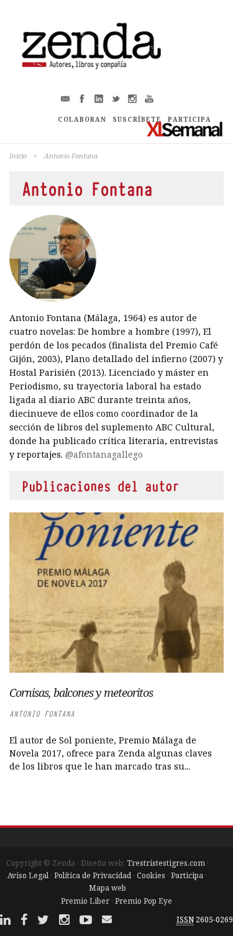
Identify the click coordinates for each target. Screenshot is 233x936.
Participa (187, 875)
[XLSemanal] (185, 128)
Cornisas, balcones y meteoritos (81, 692)
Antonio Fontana (42, 714)
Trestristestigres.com (166, 863)
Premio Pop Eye (143, 901)
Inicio (18, 155)
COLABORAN (82, 119)
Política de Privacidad (92, 875)
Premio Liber (85, 901)
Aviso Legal (27, 875)
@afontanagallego (104, 454)
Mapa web (107, 888)
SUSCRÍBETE (137, 119)
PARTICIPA (189, 119)
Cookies (151, 875)
